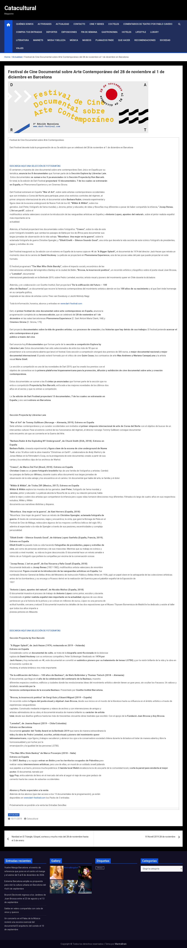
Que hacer (124, 40)
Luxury (154, 32)
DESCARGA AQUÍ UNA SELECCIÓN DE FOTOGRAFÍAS (35, 166)
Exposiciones (69, 32)
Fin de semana (89, 32)
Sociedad (165, 40)
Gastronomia (109, 32)
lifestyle (141, 32)
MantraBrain (121, 944)
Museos (86, 40)
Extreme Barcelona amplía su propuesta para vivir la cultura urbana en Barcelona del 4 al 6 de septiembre (25, 885)
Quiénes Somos (24, 24)
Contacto (79, 24)
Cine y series (97, 24)
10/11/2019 (16, 819)
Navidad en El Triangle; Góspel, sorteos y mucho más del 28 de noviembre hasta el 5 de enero (50, 838)
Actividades (44, 24)
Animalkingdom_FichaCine (76, 867)
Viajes (19, 48)
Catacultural (20, 8)
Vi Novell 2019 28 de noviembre (160, 836)
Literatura (22, 40)
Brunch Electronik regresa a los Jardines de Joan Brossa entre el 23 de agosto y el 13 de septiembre (25, 898)
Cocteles (113, 24)
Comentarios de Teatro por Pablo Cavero (147, 24)
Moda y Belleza (56, 40)
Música (74, 40)
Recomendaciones (144, 40)
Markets (38, 40)
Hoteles (126, 32)
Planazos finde (105, 40)
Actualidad (62, 24)
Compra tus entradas (29, 32)
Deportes (51, 32)
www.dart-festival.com (71, 303)
